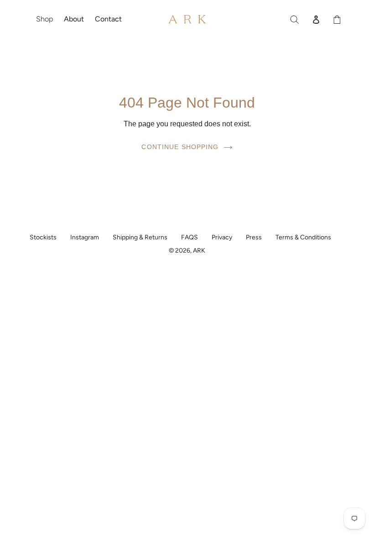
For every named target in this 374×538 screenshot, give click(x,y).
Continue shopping (179, 146)
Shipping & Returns (140, 237)
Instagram (84, 237)
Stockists (43, 237)
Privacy (222, 237)
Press (254, 237)
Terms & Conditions (303, 237)
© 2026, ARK (187, 250)
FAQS (189, 237)
